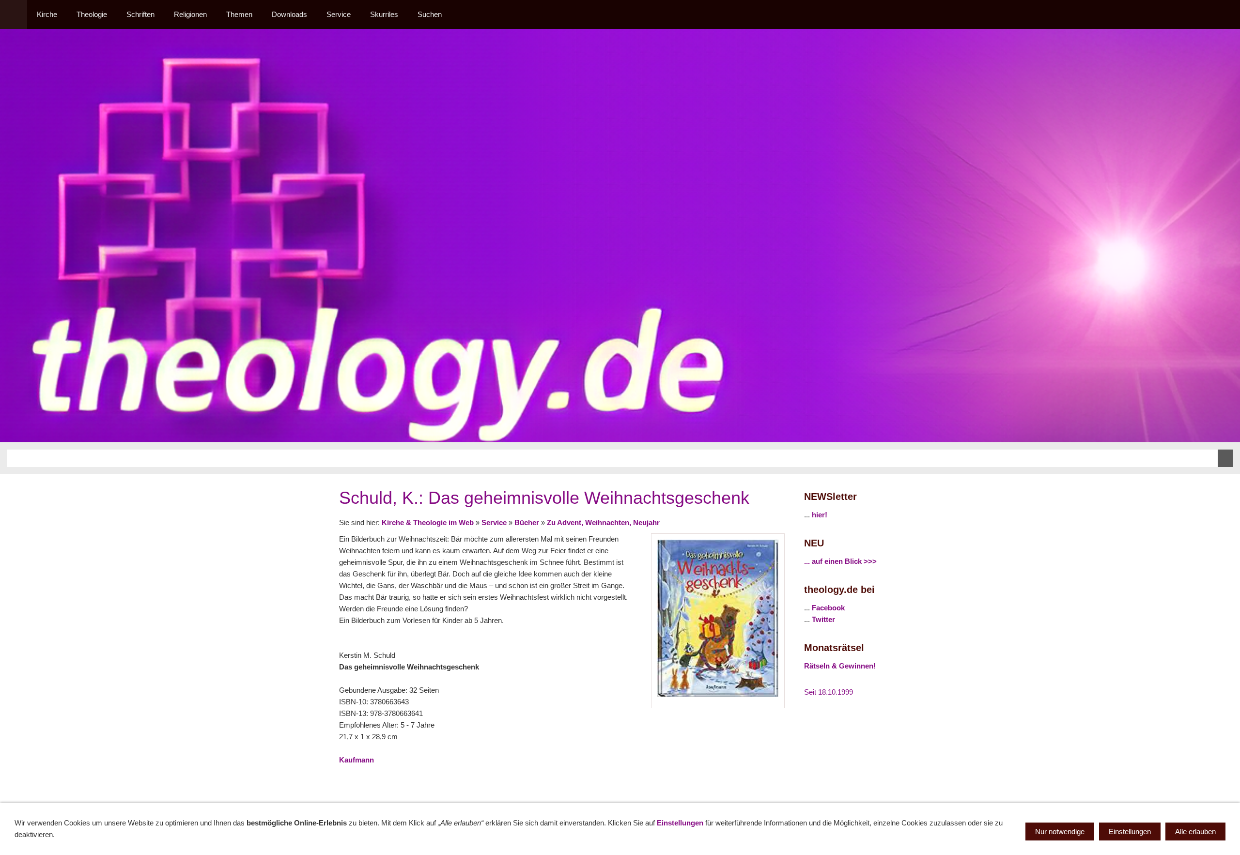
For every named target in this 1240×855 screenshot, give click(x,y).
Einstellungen (680, 823)
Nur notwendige (1060, 831)
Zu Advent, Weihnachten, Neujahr (603, 522)
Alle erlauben (1195, 831)
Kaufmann (356, 760)
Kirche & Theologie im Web (428, 522)
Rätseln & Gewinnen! (840, 666)
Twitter (823, 619)
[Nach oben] (779, 781)
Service (494, 522)
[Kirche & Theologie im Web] (13, 14)
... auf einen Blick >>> (840, 561)
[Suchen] (1226, 14)
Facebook (828, 608)
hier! (819, 515)
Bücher (526, 522)
